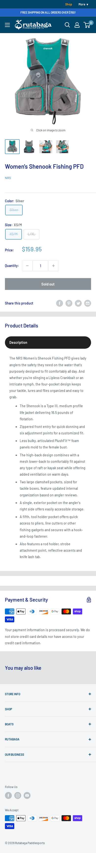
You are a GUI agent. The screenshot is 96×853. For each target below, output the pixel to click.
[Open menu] (7, 25)
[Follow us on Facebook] (8, 795)
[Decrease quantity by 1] (27, 266)
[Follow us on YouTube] (27, 795)
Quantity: (12, 266)
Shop (68, 4)
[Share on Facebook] (59, 303)
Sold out (48, 284)
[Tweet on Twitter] (78, 303)
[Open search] (67, 25)
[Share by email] (87, 303)
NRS (8, 178)
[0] (87, 25)
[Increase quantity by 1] (53, 266)
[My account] (77, 25)
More (82, 4)
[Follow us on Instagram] (17, 795)
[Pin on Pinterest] (68, 303)
